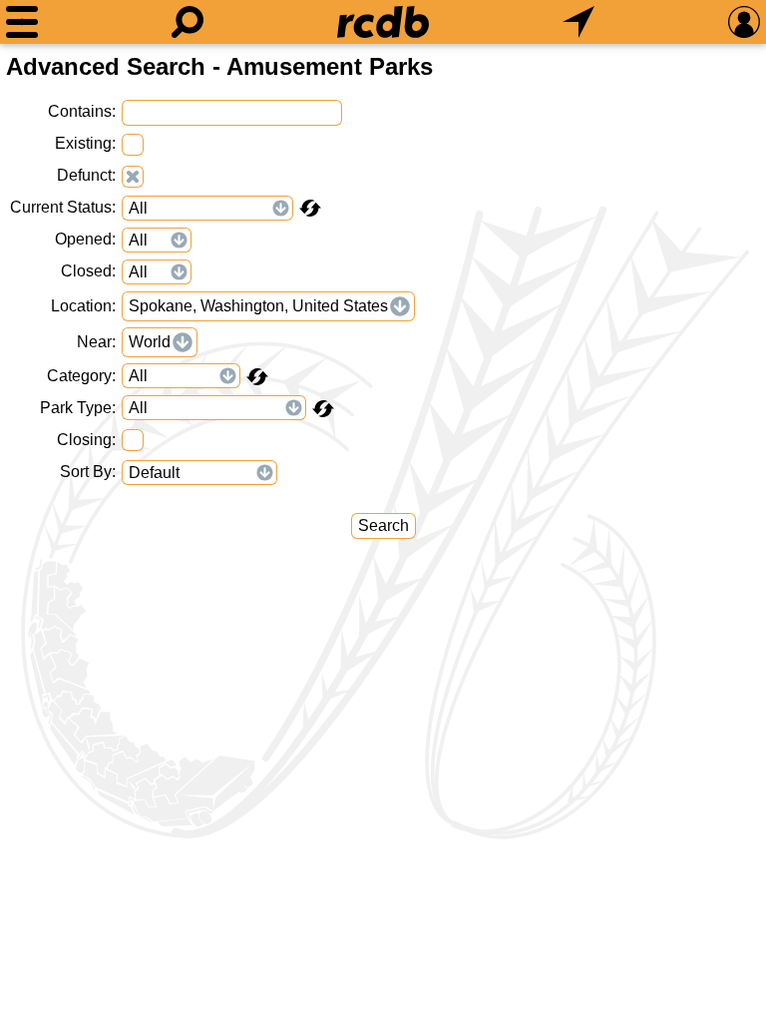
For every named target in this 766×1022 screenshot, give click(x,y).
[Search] (187, 22)
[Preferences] (744, 22)
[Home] (383, 22)
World (150, 341)
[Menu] (22, 22)
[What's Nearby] (578, 22)
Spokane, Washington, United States (258, 305)
